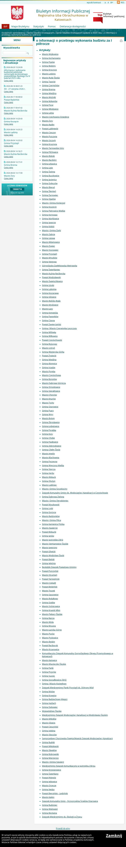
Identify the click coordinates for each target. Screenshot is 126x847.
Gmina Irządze (48, 367)
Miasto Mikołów (49, 718)
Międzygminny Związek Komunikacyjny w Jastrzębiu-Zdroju (68, 766)
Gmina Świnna (48, 171)
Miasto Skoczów (49, 734)
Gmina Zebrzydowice (51, 445)
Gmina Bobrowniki (50, 754)
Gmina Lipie (47, 167)
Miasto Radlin (48, 124)
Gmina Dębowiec (50, 707)
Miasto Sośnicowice (51, 606)
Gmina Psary (48, 410)
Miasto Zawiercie (50, 528)
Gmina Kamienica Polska (53, 524)
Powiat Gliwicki (48, 551)
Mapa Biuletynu (20, 26)
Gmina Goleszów (49, 183)
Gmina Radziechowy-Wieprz (54, 699)
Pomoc (52, 26)
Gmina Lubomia (49, 289)
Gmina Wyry (47, 414)
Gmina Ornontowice (51, 387)
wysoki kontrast (94, 2)
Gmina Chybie (48, 438)
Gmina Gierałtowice (51, 391)
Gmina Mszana (49, 626)
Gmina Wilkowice (50, 336)
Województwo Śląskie (52, 711)
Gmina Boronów (49, 379)
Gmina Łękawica (49, 163)
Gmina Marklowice (50, 218)
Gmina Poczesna (49, 461)
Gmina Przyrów (49, 672)
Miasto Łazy (47, 308)
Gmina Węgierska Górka (53, 352)
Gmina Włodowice (50, 109)
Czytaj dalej (8, 81)
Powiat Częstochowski (52, 340)
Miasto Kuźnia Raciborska (53, 273)
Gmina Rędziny (49, 66)
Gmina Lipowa (48, 238)
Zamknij (114, 835)
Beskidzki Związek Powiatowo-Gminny (59, 567)
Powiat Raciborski (50, 645)
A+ (111, 2)
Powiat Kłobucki (49, 532)
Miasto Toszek (48, 590)
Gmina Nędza (48, 789)
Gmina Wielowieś (50, 809)
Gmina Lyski (47, 508)
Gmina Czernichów (50, 85)
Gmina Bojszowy (49, 344)
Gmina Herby (48, 473)
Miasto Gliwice (48, 722)
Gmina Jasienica (49, 179)
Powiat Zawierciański (51, 324)
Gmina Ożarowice (50, 406)
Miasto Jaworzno (49, 547)
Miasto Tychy (48, 402)
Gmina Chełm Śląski (51, 449)
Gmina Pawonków (50, 316)
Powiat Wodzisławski (51, 277)
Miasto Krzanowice (50, 649)
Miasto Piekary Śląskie (52, 614)
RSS (122, 2)
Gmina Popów (48, 62)
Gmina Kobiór (48, 226)
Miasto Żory (47, 120)
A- (105, 3)
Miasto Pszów (48, 633)
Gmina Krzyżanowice (51, 770)
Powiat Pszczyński (50, 571)
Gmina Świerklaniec (51, 269)
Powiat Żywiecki (49, 355)
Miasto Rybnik (48, 156)
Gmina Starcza (48, 469)
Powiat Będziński (49, 586)
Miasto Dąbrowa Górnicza (54, 383)
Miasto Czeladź (49, 583)
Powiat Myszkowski (50, 504)
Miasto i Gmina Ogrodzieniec (55, 500)
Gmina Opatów (49, 199)
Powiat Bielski (48, 559)
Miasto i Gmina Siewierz (53, 762)
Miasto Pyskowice (50, 637)
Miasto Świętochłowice (52, 281)
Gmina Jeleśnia (49, 563)
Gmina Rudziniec (49, 805)
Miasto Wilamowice (51, 242)
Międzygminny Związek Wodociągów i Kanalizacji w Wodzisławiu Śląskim (75, 715)
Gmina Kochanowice (51, 58)
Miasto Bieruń (48, 187)
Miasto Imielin (48, 453)
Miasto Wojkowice (50, 54)
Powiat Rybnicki (49, 777)
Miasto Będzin (48, 641)
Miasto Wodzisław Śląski (53, 555)
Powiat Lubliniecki (50, 128)
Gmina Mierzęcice (50, 758)
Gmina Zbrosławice (51, 422)
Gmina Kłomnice (49, 363)
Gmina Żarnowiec (50, 195)
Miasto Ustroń (48, 348)
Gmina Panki (47, 668)
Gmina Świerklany (50, 773)
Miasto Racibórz (49, 160)
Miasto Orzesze (49, 785)
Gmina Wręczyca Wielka (53, 465)
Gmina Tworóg (48, 81)
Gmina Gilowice (49, 297)
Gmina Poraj (47, 105)
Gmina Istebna (48, 730)
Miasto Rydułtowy (50, 598)
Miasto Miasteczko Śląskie (54, 664)
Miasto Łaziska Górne (52, 629)
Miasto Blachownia (50, 457)
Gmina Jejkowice (49, 781)
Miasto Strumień (49, 575)
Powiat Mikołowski (50, 746)
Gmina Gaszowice (50, 594)
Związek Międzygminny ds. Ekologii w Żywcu (62, 816)
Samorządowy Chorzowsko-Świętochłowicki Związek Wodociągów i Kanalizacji (77, 738)
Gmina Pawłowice (50, 442)
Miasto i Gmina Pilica (51, 520)
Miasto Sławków (49, 750)
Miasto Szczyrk (49, 140)
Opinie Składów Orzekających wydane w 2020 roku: (79, 32)
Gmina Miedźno (49, 93)
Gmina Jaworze (49, 222)
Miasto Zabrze (48, 234)
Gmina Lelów (48, 113)
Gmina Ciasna (48, 320)
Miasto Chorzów (49, 394)
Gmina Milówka (49, 332)
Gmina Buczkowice (50, 175)
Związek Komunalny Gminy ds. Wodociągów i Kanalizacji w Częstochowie (75, 492)
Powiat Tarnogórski (50, 579)
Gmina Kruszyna (49, 144)
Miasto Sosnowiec (50, 250)
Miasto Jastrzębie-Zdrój (52, 539)
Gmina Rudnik (48, 742)
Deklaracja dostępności (73, 26)
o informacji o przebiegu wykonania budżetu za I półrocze (74, 42)
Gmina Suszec (48, 676)
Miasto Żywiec (48, 246)
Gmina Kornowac (50, 214)
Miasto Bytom (48, 418)
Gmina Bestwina (49, 813)
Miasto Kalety (48, 797)
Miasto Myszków (49, 257)
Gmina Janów (48, 535)
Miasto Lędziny (49, 73)
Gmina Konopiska (50, 312)
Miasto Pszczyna (49, 136)
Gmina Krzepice (49, 695)
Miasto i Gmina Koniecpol (53, 203)
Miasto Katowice (49, 660)
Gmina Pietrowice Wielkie (53, 210)
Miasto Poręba (48, 371)
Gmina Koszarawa (50, 293)
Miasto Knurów (49, 398)
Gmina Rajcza (48, 618)
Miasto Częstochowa (51, 375)
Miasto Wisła (48, 622)
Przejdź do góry (63, 828)
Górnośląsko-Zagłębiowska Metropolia (59, 265)
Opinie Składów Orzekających (40, 32)
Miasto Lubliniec (49, 485)
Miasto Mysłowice (50, 304)
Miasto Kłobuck (49, 477)
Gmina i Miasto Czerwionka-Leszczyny (59, 328)
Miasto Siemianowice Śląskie (55, 543)
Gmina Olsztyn (48, 481)
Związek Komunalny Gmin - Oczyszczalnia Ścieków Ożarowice (70, 801)
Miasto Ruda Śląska (51, 77)
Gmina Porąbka (49, 430)
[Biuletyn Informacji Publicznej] (108, 22)
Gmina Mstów (48, 691)
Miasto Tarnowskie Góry (53, 148)
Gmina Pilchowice (50, 152)
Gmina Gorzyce (49, 512)
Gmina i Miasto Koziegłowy (54, 683)
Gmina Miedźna (49, 359)
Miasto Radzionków (51, 516)
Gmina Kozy (47, 434)
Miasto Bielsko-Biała (51, 301)
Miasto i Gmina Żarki (51, 230)
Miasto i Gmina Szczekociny (54, 488)
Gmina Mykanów (49, 101)
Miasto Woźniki (49, 97)
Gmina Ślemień (49, 191)
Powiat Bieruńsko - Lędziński (55, 793)
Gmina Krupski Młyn (51, 610)
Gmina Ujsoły (48, 285)
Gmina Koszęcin (49, 207)
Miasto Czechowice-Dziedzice (55, 117)
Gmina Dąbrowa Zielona (53, 496)
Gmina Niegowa (49, 261)
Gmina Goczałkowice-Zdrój (54, 679)
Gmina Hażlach (49, 703)
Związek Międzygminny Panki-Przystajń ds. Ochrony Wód (68, 687)
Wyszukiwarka (11, 48)
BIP (5, 26)
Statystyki (38, 26)
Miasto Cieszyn (49, 132)
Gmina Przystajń (49, 254)
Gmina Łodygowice (50, 426)
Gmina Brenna (48, 89)
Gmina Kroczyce (49, 69)
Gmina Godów (48, 602)
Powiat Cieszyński (50, 726)
